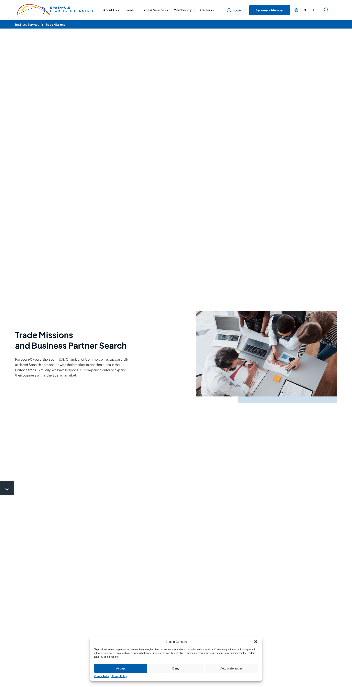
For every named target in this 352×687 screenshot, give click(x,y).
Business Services (153, 10)
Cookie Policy (101, 676)
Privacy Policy (119, 676)
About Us (110, 10)
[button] (256, 642)
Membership (183, 10)
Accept (120, 668)
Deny (175, 668)
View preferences (231, 668)
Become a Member (269, 10)
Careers (206, 10)
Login (237, 10)
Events (129, 10)
